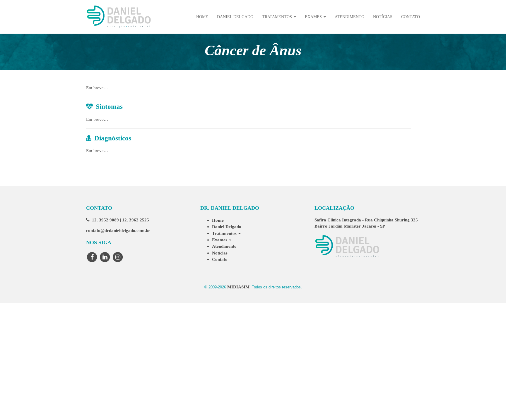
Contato (410, 17)
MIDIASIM (238, 287)
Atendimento (349, 17)
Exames (314, 17)
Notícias (382, 17)
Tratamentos (277, 17)
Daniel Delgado (235, 17)
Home (202, 17)
